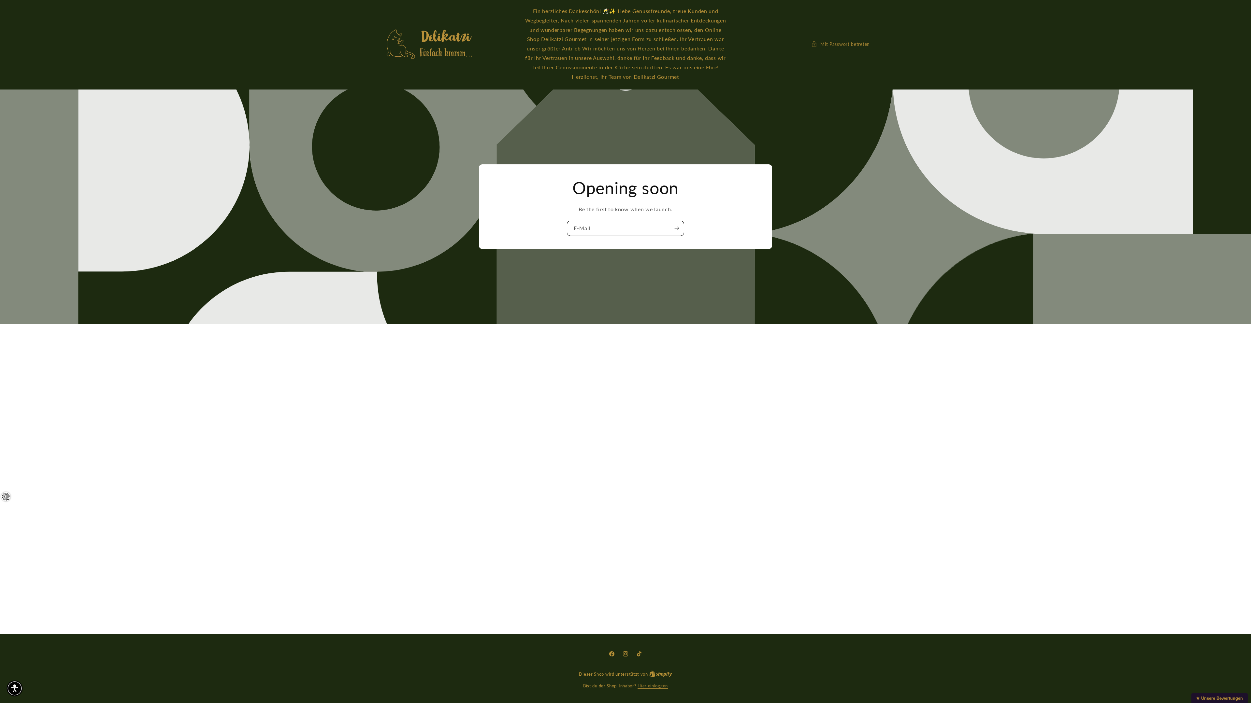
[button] (840, 44)
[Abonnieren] (676, 228)
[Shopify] (660, 674)
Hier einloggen (653, 685)
